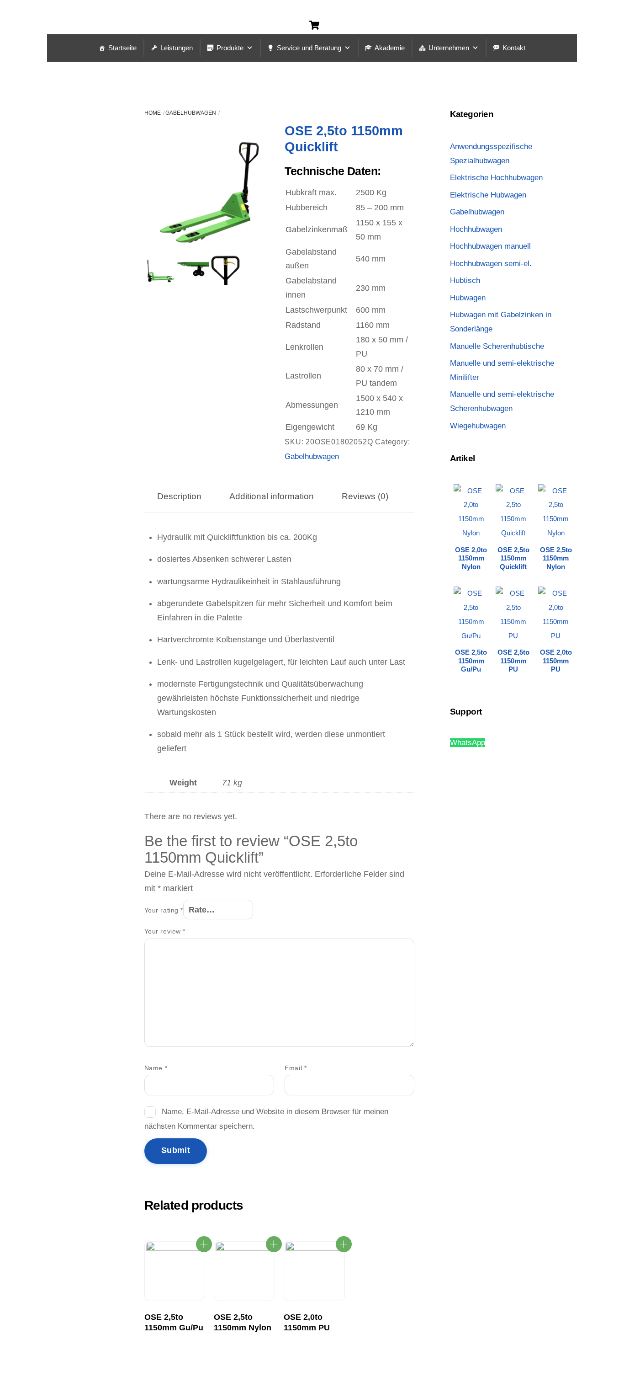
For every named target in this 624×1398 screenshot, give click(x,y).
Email (296, 1068)
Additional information (271, 496)
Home (152, 113)
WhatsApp (467, 742)
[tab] (179, 496)
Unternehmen (448, 48)
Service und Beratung (309, 48)
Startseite (122, 48)
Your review (164, 931)
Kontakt (513, 48)
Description (179, 496)
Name (155, 1068)
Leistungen (176, 48)
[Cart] (314, 25)
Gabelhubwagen (190, 113)
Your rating (163, 910)
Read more (204, 1244)
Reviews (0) (365, 496)
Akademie (390, 48)
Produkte (230, 48)
